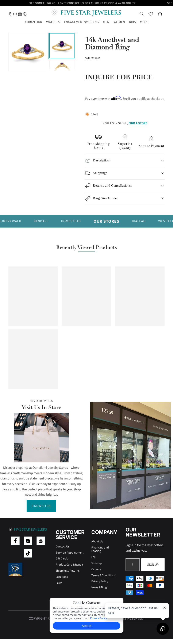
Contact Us (62, 546)
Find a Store (41, 506)
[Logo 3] (40, 540)
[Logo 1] (15, 540)
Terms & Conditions (103, 575)
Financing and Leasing (100, 549)
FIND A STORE (137, 123)
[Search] (141, 14)
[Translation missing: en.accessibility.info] (25, 14)
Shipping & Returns (68, 570)
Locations (62, 577)
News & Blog (99, 587)
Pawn (59, 583)
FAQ (93, 557)
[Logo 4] (28, 553)
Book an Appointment (70, 552)
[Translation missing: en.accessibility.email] (15, 14)
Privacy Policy (99, 581)
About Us (97, 541)
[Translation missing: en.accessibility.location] (10, 14)
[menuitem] (144, 22)
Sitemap (96, 563)
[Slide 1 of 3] (61, 45)
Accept (86, 625)
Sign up (153, 564)
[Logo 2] (28, 540)
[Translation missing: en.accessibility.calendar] (20, 14)
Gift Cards (62, 558)
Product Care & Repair (69, 564)
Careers (96, 569)
